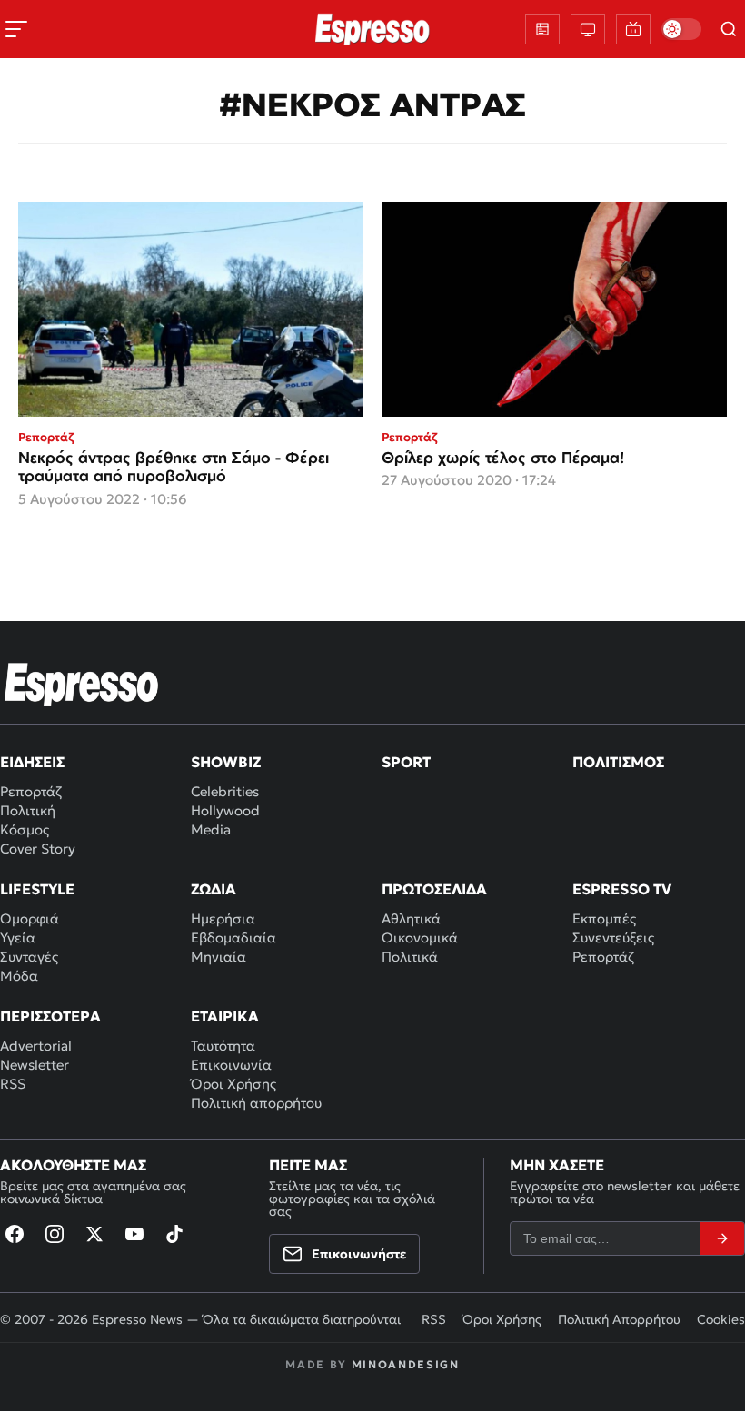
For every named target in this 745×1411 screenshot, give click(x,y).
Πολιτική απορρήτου (256, 1102)
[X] (94, 1233)
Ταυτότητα (223, 1045)
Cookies (721, 1319)
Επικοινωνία (231, 1064)
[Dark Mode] (681, 29)
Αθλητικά (411, 918)
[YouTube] (134, 1233)
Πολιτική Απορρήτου (619, 1319)
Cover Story (37, 848)
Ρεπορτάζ (31, 791)
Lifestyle (37, 889)
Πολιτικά (410, 956)
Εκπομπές (604, 918)
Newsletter (34, 1064)
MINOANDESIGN (406, 1364)
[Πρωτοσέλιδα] (542, 29)
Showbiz (226, 762)
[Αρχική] (82, 684)
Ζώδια (213, 889)
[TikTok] (174, 1233)
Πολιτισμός (618, 762)
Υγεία (17, 937)
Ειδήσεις (32, 762)
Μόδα (19, 975)
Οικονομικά (420, 937)
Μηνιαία (218, 956)
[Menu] (16, 29)
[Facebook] (14, 1233)
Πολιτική (27, 810)
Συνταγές (29, 956)
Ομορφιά (29, 918)
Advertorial (36, 1045)
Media (211, 829)
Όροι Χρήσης (233, 1083)
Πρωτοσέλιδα (434, 889)
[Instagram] (54, 1233)
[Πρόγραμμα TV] (588, 29)
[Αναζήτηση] (728, 29)
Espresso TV (621, 889)
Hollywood (225, 810)
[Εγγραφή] (722, 1238)
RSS (12, 1083)
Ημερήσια (223, 918)
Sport (406, 762)
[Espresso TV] (633, 29)
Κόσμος (24, 829)
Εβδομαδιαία (233, 937)
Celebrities (225, 791)
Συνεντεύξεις (613, 937)
